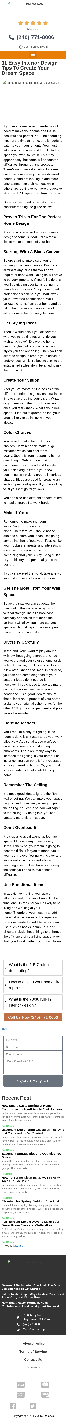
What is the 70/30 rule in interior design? (30, 1002)
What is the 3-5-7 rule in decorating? (29, 968)
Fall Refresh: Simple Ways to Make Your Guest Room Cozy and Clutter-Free (30, 1223)
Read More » (8, 1126)
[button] (33, 54)
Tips (4, 1028)
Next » (19, 1246)
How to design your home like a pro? (34, 985)
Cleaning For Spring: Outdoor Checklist (30, 1201)
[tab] (33, 967)
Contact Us (33, 1359)
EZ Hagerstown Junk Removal (39, 193)
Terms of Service (33, 1351)
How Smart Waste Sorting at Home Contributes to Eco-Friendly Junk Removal (32, 1107)
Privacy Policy (33, 1344)
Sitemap (33, 1367)
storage (20, 613)
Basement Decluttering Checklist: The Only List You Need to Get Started (33, 1131)
